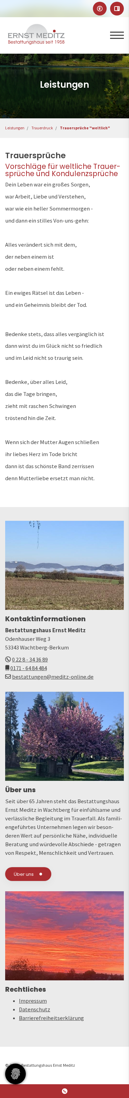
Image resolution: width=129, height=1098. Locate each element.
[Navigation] (114, 35)
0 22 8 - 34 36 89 (30, 659)
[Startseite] (36, 35)
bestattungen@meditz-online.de (53, 676)
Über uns (24, 874)
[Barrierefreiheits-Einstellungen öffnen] (100, 8)
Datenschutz (34, 1009)
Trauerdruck (42, 128)
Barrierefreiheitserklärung (51, 1018)
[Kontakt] (64, 1091)
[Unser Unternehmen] (64, 736)
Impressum (33, 1000)
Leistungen (14, 128)
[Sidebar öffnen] (117, 8)
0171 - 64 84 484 (28, 668)
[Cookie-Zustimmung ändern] (15, 1074)
